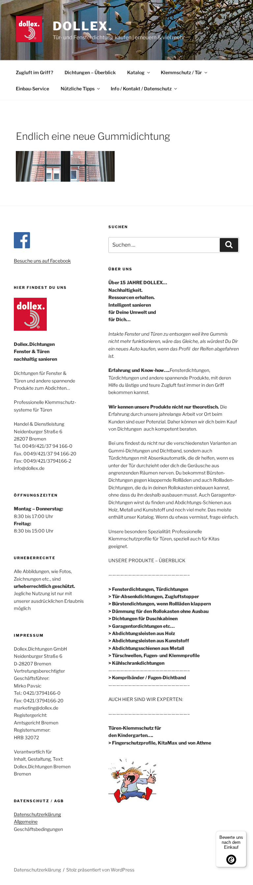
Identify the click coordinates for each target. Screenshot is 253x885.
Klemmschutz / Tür (181, 72)
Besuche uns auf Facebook (42, 260)
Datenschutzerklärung (37, 814)
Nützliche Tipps (78, 88)
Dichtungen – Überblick (90, 72)
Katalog (136, 72)
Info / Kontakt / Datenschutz (141, 88)
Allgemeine (26, 821)
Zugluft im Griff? (34, 72)
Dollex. (83, 26)
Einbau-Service (32, 88)
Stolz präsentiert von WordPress (100, 869)
